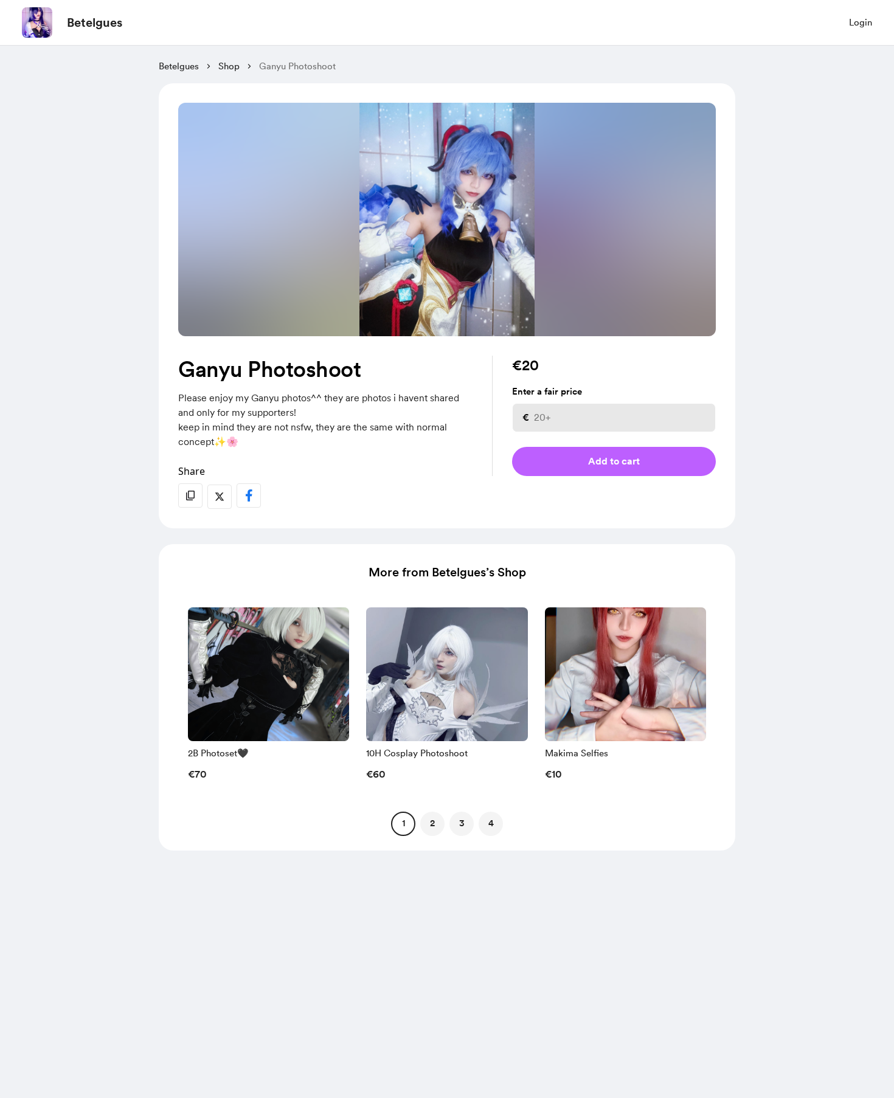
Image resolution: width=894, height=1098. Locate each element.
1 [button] (403, 823)
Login (860, 22)
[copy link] (190, 495)
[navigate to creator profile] (37, 22)
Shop (229, 66)
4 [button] (491, 823)
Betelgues (94, 22)
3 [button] (462, 823)
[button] (268, 697)
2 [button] (432, 823)
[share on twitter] (219, 497)
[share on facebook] (249, 495)
